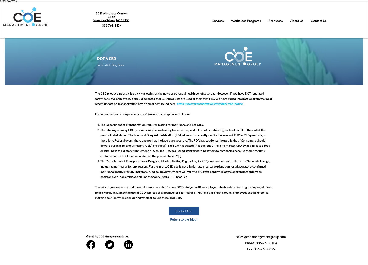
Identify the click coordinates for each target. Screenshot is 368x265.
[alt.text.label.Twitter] (109, 244)
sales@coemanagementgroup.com (261, 237)
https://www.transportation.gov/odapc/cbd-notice (210, 104)
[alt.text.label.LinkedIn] (128, 244)
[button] (217, 19)
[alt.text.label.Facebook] (90, 244)
